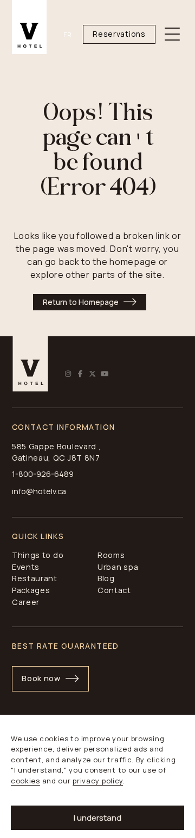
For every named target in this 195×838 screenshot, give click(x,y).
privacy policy (98, 781)
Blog (106, 578)
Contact (114, 590)
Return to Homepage (81, 302)
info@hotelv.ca (39, 491)
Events (26, 567)
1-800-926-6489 (43, 474)
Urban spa (118, 567)
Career (26, 602)
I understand (97, 817)
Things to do (37, 555)
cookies (25, 781)
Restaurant (34, 578)
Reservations (119, 34)
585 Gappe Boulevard (54, 446)
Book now (41, 678)
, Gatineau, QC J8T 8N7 (56, 452)
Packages (31, 590)
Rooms (111, 555)
